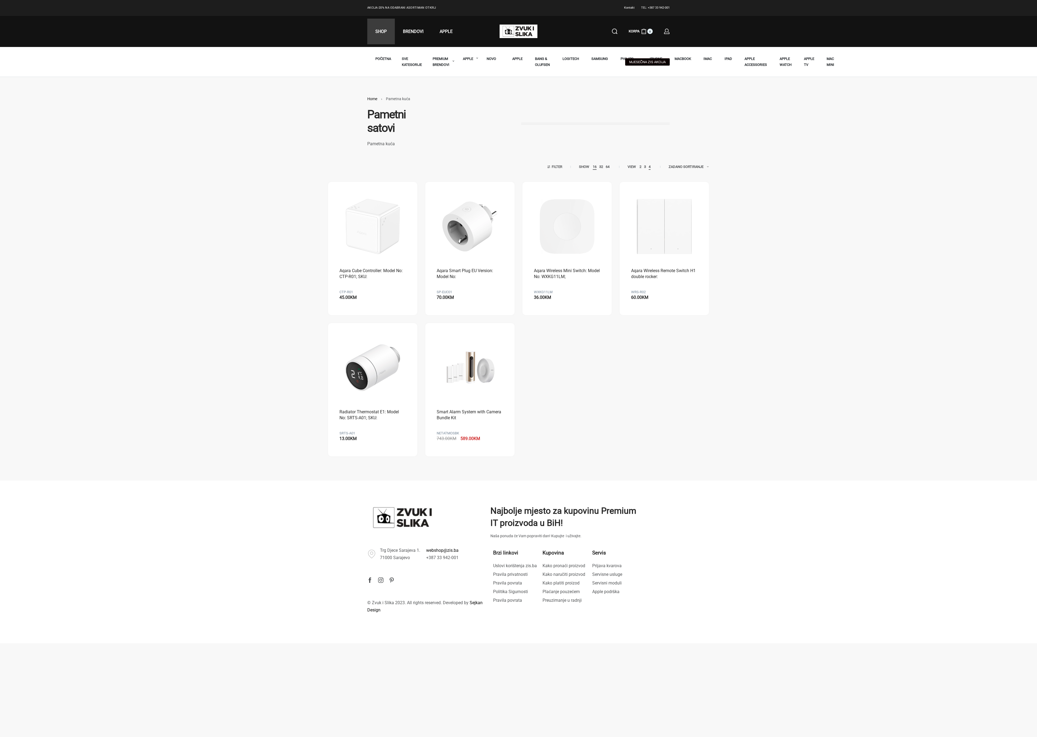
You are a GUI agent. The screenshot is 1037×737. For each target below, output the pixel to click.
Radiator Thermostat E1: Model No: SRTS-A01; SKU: (369, 414)
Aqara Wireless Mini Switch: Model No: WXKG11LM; (567, 273)
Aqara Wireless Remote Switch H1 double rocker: (663, 273)
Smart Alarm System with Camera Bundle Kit (469, 414)
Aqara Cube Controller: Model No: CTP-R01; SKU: (371, 273)
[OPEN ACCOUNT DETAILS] (667, 31)
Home (372, 99)
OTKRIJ (430, 7)
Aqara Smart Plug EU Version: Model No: (465, 273)
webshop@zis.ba (442, 550)
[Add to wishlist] (395, 203)
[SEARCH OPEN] (615, 31)
